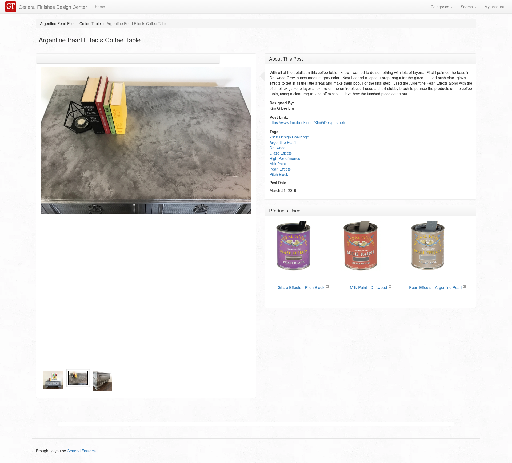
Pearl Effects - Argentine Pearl (435, 287)
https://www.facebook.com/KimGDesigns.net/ (307, 122)
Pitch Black (279, 174)
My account (494, 6)
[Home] (11, 6)
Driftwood (278, 147)
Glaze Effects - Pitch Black (301, 287)
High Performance (285, 158)
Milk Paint (278, 163)
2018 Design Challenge (289, 137)
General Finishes (81, 450)
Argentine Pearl (283, 142)
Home (100, 6)
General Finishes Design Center (53, 6)
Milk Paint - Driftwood (368, 287)
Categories (440, 6)
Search (467, 6)
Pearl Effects (280, 169)
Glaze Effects (281, 153)
